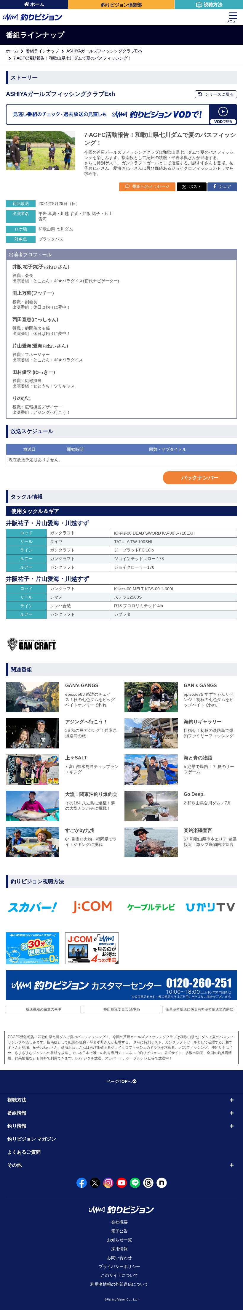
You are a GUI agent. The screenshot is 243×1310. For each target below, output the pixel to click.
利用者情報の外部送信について (119, 1284)
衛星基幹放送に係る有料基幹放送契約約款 (199, 1009)
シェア (224, 186)
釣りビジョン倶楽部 (121, 4)
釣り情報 (16, 1125)
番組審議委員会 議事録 (121, 1009)
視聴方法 (213, 4)
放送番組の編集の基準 (43, 1009)
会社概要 (119, 1222)
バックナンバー (200, 478)
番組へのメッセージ (150, 186)
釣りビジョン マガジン (31, 1138)
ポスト (195, 186)
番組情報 (16, 1112)
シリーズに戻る (219, 94)
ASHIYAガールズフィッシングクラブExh (104, 51)
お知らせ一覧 (119, 1239)
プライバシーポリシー (119, 1266)
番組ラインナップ (42, 51)
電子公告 (119, 1231)
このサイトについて (119, 1275)
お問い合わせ (119, 1257)
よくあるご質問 (24, 1152)
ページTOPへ (119, 1081)
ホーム (37, 4)
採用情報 (119, 1248)
